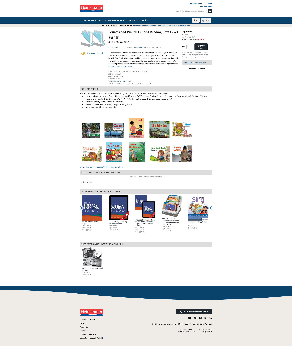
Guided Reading (120, 81)
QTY (183, 47)
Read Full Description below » (120, 66)
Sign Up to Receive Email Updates (194, 311)
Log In (209, 3)
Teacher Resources (91, 20)
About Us (84, 327)
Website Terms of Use (186, 331)
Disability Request (205, 329)
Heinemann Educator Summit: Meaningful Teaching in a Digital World (161, 25)
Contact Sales (206, 6)
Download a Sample (95, 53)
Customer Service (87, 319)
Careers (83, 330)
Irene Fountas (115, 47)
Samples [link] (88, 182)
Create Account (196, 3)
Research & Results (138, 20)
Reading (129, 81)
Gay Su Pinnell (138, 47)
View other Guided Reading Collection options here (101, 167)
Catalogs (83, 323)
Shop (195, 20)
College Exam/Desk (88, 334)
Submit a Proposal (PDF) (91, 338)
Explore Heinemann (114, 20)
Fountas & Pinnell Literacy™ (196, 62)
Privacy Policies (206, 331)
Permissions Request (186, 329)
